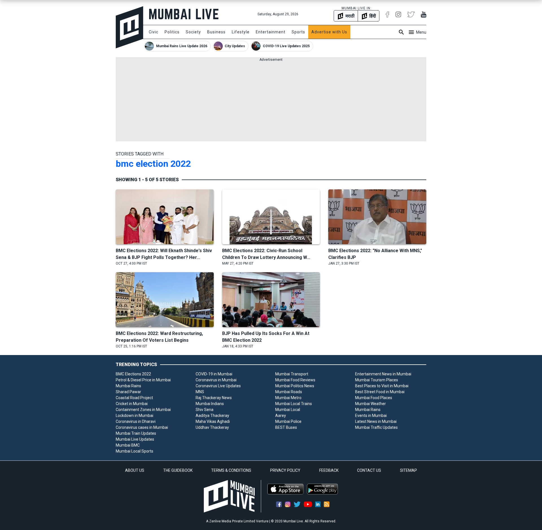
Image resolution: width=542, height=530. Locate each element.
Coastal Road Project (134, 397)
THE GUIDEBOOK (178, 470)
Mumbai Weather (370, 403)
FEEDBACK (328, 470)
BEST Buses (286, 427)
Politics (172, 32)
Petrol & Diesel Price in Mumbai (143, 380)
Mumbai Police (288, 421)
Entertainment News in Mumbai (383, 374)
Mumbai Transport (291, 374)
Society (193, 32)
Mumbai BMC (128, 445)
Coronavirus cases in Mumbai (142, 427)
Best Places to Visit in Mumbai (381, 386)
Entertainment (270, 32)
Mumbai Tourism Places (376, 380)
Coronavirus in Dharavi (136, 421)
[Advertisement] (271, 101)
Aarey (280, 415)
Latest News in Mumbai (376, 421)
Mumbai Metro (288, 397)
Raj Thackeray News (214, 397)
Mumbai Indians (210, 403)
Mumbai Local (287, 409)
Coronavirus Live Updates (218, 386)
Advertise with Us (329, 32)
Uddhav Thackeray (212, 427)
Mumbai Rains (128, 386)
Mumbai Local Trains (293, 403)
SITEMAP (408, 470)
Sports (298, 32)
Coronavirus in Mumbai (216, 380)
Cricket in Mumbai (132, 403)
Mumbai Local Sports (134, 451)
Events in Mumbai (371, 415)
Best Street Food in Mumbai (380, 392)
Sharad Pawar (128, 392)
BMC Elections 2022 (133, 374)
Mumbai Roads (288, 392)
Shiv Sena (204, 409)
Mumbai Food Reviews (295, 380)
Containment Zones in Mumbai (143, 409)
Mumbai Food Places (373, 397)
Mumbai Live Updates (135, 439)
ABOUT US (134, 470)
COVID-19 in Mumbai (214, 374)
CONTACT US (369, 470)
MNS (200, 392)
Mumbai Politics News (294, 386)
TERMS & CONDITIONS (231, 470)
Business (216, 32)
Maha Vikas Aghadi (213, 421)
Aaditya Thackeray (212, 415)
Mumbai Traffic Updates (376, 427)
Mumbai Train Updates (136, 433)
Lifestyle (241, 32)
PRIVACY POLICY (285, 470)
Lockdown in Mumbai (134, 415)
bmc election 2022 (153, 163)
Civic (153, 32)
